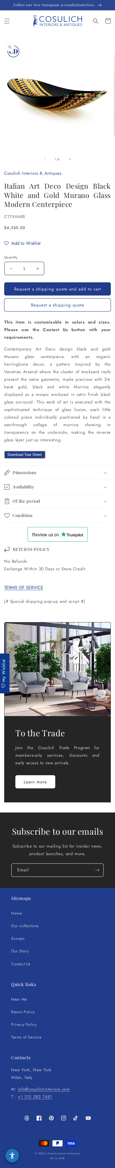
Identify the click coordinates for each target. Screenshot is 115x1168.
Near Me (19, 999)
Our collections (25, 926)
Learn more (35, 782)
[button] (7, 21)
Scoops (18, 938)
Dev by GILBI (57, 1158)
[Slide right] (70, 159)
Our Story (19, 951)
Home (16, 913)
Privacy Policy (24, 1024)
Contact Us (21, 964)
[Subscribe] (97, 870)
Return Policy (23, 1012)
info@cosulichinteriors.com (44, 1089)
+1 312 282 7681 (35, 1097)
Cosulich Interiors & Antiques (64, 1153)
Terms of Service (26, 1037)
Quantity (11, 257)
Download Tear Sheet (25, 455)
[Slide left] (45, 159)
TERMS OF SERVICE (23, 587)
